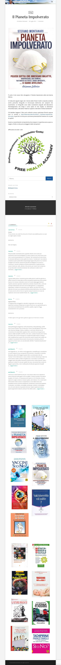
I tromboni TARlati (30, 207)
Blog (30, 12)
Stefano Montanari (22, 21)
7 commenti (40, 21)
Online (13, 188)
